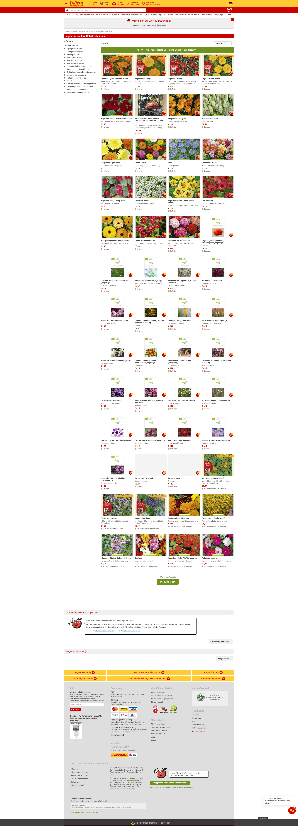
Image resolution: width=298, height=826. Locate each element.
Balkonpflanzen (73, 54)
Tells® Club (75, 769)
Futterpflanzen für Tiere (76, 78)
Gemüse (190, 15)
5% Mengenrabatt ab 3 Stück (161, 695)
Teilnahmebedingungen (131, 631)
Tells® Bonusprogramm (79, 772)
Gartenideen (103, 15)
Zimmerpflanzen (206, 15)
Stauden (170, 15)
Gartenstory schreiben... (220, 642)
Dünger (220, 15)
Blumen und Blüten (74, 57)
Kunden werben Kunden (79, 779)
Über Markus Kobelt (158, 724)
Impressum (196, 715)
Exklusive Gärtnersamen (76, 75)
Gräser (69, 81)
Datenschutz (196, 718)
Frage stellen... (224, 659)
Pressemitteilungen (158, 734)
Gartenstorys (75, 782)
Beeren (116, 15)
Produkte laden (167, 581)
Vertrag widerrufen (199, 731)
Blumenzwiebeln (180, 15)
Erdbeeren (124, 15)
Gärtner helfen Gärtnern (79, 775)
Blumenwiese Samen (75, 63)
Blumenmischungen (75, 60)
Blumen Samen (83, 31)
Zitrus (141, 15)
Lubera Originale (84, 15)
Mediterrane (133, 15)
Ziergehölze (161, 15)
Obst (111, 15)
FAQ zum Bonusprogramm (104, 631)
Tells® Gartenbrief (77, 785)
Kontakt (154, 740)
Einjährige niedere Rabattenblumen (101, 31)
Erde (215, 15)
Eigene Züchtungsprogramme (162, 699)
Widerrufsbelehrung (199, 728)
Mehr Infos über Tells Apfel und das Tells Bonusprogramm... (172, 787)
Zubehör (228, 15)
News (69, 15)
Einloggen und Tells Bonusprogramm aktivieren (170, 783)
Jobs (153, 737)
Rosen (153, 15)
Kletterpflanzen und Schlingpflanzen (81, 84)
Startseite (67, 31)
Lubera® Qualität (157, 692)
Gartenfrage (131, 780)
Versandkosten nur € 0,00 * (120, 747)
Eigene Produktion (157, 702)
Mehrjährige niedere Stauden (78, 92)
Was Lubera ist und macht (160, 727)
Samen (196, 15)
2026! (75, 15)
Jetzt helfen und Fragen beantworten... (85, 812)
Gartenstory (138, 778)
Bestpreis (94, 15)
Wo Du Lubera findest (159, 730)
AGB (193, 721)
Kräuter (147, 15)
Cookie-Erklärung (198, 725)
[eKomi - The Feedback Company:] (201, 697)
